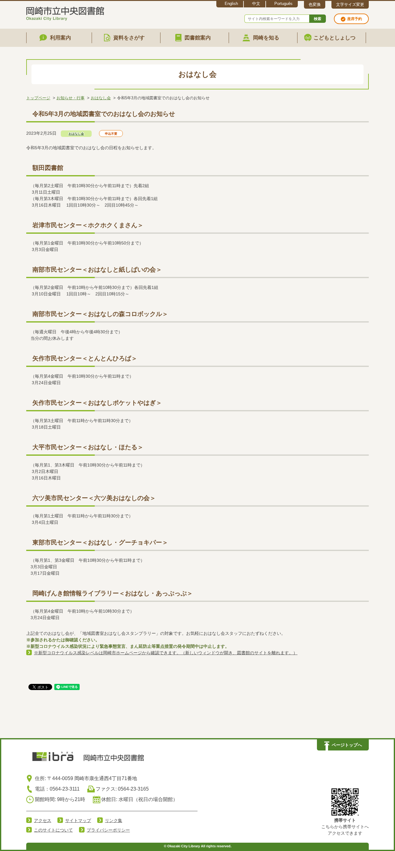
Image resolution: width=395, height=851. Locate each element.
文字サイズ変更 (350, 4)
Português (283, 3)
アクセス (42, 820)
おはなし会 (101, 98)
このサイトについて (53, 830)
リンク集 (113, 820)
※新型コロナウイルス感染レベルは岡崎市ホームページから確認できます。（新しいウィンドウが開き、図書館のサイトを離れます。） (165, 652)
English (231, 3)
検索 (317, 19)
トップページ (38, 98)
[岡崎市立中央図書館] (65, 12)
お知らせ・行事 (70, 98)
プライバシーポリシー (108, 830)
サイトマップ (78, 820)
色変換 (315, 4)
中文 (256, 3)
